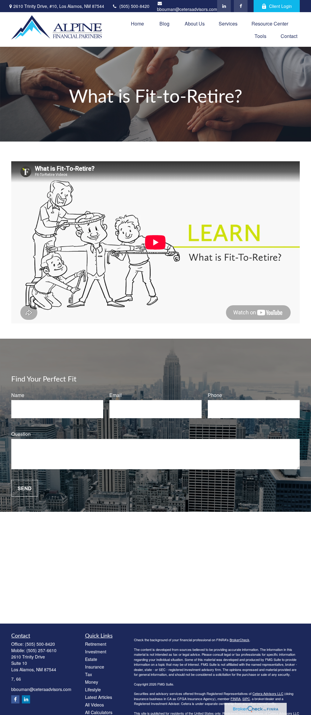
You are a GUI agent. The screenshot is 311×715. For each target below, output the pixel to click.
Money (91, 682)
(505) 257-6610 (41, 650)
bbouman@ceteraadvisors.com (187, 9)
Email (115, 395)
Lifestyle (93, 689)
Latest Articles (98, 697)
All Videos (94, 705)
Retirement (95, 644)
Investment (95, 651)
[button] (137, 23)
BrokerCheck (239, 639)
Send (25, 488)
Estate (91, 659)
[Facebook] (241, 6)
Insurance (94, 667)
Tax (88, 674)
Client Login (280, 6)
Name (17, 395)
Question (21, 433)
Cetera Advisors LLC (267, 693)
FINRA (236, 698)
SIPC (246, 698)
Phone (215, 395)
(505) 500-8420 (134, 6)
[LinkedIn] (224, 6)
